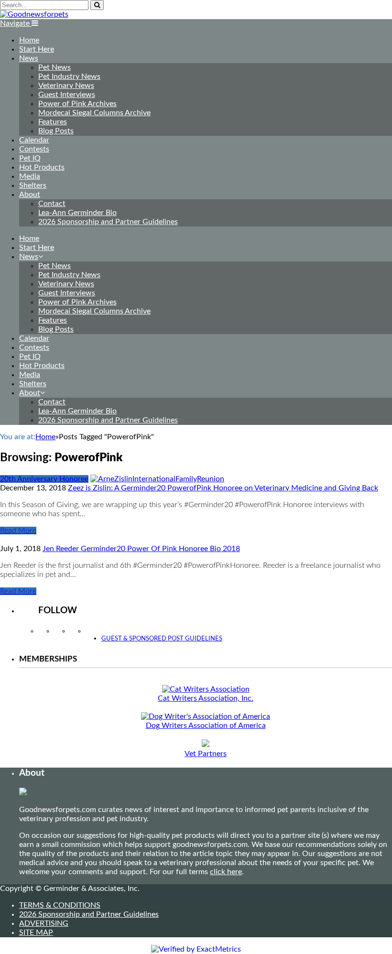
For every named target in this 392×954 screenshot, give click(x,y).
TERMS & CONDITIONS (59, 905)
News (28, 58)
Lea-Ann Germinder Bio (77, 213)
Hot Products (42, 167)
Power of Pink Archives (77, 104)
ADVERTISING (43, 923)
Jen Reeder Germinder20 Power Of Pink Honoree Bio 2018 (141, 549)
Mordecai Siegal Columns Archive (94, 113)
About (29, 194)
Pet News (54, 67)
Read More (18, 530)
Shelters (32, 185)
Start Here (36, 49)
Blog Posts (56, 131)
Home (29, 40)
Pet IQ (30, 158)
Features (52, 122)
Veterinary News (66, 85)
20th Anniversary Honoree (44, 479)
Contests (34, 149)
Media (29, 176)
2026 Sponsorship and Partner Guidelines (108, 222)
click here (226, 872)
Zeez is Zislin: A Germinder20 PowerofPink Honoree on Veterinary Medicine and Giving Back (223, 488)
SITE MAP (36, 932)
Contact (51, 203)
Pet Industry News (69, 76)
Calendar (34, 140)
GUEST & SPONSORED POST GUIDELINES (161, 639)
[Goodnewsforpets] (34, 14)
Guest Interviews (66, 94)
